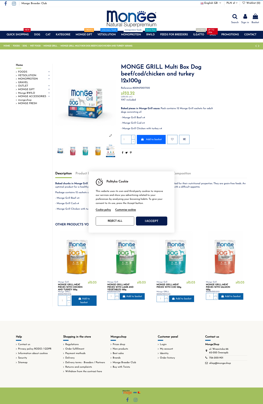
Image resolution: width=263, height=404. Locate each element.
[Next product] (258, 46)
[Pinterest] (131, 153)
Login (163, 344)
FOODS (22, 72)
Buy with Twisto (121, 367)
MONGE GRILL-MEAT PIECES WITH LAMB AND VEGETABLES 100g (120, 287)
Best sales (118, 353)
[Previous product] (256, 46)
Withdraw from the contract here (83, 371)
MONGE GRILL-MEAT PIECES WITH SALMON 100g (218, 287)
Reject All (115, 221)
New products (120, 349)
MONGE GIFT (26, 89)
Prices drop (119, 344)
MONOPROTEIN (28, 79)
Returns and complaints (78, 367)
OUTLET (23, 86)
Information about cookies (33, 353)
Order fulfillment (74, 349)
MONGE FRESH (27, 103)
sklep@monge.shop (220, 363)
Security (22, 358)
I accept (151, 221)
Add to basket (154, 139)
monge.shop (24, 100)
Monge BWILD (26, 93)
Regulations (72, 344)
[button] (17, 35)
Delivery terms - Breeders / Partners (85, 362)
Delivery (70, 358)
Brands (117, 358)
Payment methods (75, 353)
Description (63, 173)
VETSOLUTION (27, 75)
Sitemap (22, 362)
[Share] (122, 153)
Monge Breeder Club (34, 3)
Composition (182, 173)
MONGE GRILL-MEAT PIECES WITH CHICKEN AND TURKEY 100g (70, 287)
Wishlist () (252, 3)
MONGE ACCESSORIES (32, 96)
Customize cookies (125, 210)
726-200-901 (216, 358)
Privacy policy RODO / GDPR (34, 349)
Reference (126, 88)
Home (19, 65)
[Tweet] (126, 153)
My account (166, 349)
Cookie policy (103, 210)
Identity (164, 353)
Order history (167, 358)
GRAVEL (23, 82)
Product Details (87, 173)
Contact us (24, 344)
